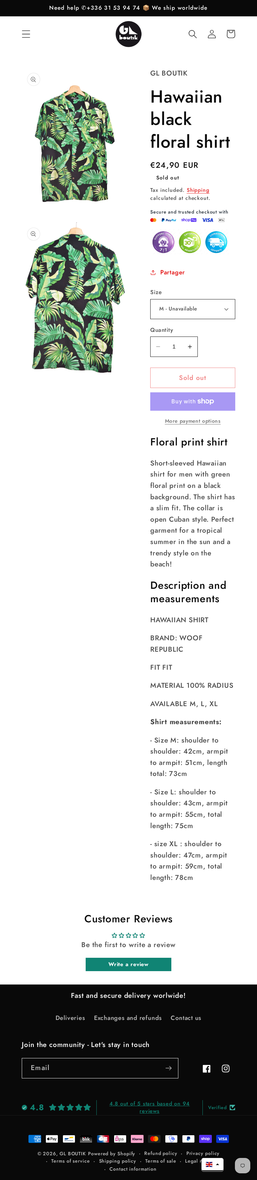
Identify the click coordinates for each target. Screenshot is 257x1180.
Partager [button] (172, 272)
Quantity (161, 330)
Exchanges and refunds (128, 1018)
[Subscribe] (168, 1068)
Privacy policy (203, 1153)
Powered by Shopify (111, 1153)
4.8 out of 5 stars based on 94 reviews (149, 1107)
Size (156, 292)
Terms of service (70, 1161)
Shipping (198, 190)
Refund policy (160, 1153)
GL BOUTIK (73, 1153)
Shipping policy (118, 1161)
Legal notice (200, 1161)
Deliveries (70, 1018)
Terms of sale (160, 1161)
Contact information (132, 1169)
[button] (25, 33)
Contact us (186, 1018)
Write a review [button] (128, 964)
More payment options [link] (193, 421)
